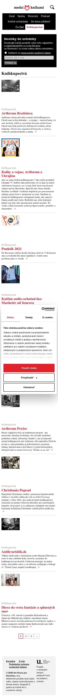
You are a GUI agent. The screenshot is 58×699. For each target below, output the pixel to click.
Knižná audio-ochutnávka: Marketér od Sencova (21, 300)
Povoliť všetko (29, 368)
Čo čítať (19, 27)
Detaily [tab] (29, 317)
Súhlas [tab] (10, 317)
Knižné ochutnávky (18, 21)
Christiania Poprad (16, 490)
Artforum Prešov (14, 428)
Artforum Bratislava (17, 113)
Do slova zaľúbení (40, 21)
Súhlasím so (29, 53)
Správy (21, 16)
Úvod (12, 16)
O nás (22, 661)
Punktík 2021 (11, 248)
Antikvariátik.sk (13, 551)
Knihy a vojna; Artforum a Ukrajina (21, 173)
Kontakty (10, 661)
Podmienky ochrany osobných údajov (19, 665)
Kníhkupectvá (35, 27)
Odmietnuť (29, 387)
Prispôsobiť (27, 377)
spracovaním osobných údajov (36, 53)
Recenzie (33, 16)
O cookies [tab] (47, 317)
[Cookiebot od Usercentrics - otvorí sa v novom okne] (42, 309)
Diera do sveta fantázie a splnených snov (28, 609)
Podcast (45, 16)
